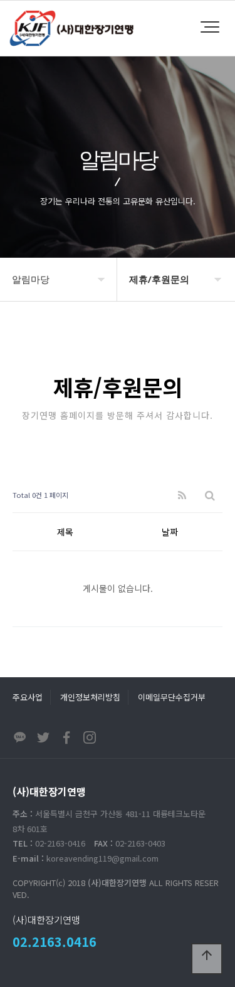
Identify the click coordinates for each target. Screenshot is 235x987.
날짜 (170, 531)
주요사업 (28, 697)
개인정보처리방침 (90, 697)
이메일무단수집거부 (172, 697)
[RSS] (182, 495)
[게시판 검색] (210, 495)
